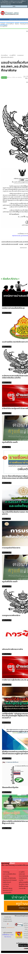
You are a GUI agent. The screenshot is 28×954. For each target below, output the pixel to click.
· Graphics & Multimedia (9, 878)
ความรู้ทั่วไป (13, 55)
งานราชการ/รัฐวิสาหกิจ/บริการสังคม (12, 56)
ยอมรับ (14, 6)
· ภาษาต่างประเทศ (22, 878)
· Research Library (7, 888)
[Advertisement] (14, 263)
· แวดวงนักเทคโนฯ (6, 892)
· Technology (5, 872)
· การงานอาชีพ (21, 888)
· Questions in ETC (7, 890)
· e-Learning (5, 876)
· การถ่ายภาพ (5, 884)
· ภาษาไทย (20, 880)
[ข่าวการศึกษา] (10, 23)
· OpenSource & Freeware (9, 880)
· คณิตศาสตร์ (21, 874)
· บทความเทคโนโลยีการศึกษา (9, 874)
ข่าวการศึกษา (4, 55)
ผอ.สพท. (21, 244)
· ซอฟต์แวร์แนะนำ (6, 882)
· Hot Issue (5, 886)
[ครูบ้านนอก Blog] (17, 23)
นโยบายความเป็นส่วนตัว (6, 4)
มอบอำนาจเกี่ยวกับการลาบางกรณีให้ (10, 244)
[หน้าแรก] (3, 23)
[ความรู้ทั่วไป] (3, 26)
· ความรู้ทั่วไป (21, 872)
